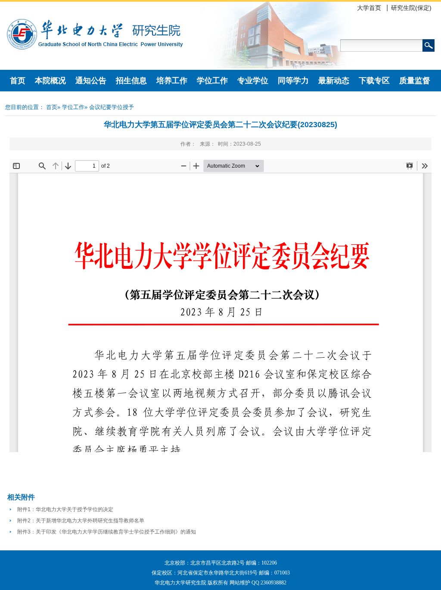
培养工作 (171, 80)
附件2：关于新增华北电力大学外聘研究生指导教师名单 (80, 521)
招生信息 (131, 80)
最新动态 (333, 80)
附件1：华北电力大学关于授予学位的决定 (65, 509)
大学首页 (369, 7)
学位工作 (212, 80)
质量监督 (414, 80)
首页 (17, 80)
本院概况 (50, 80)
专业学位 (252, 80)
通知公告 (90, 80)
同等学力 (293, 80)
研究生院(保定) (411, 7)
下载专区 (374, 80)
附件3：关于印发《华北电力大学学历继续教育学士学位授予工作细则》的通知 (106, 532)
